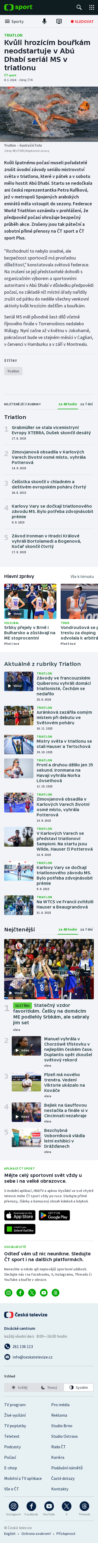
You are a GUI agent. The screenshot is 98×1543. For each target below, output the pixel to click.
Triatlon (13, 35)
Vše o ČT (11, 1488)
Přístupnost (65, 1533)
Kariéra (57, 1457)
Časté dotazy (62, 1478)
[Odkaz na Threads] (55, 1293)
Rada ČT (58, 1446)
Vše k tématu (82, 576)
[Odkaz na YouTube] (43, 1293)
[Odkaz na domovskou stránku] (26, 7)
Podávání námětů (67, 1467)
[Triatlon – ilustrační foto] (49, 114)
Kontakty (59, 1488)
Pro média (60, 1404)
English (9, 1533)
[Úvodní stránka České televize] (26, 1315)
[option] (19, 1387)
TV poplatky (15, 1425)
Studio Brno (61, 1425)
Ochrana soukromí (36, 1533)
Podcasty (12, 1446)
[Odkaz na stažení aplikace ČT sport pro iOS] (20, 1215)
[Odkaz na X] (32, 1293)
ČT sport (10, 75)
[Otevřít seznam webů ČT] (91, 7)
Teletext (12, 1436)
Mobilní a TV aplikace (23, 1478)
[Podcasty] (44, 21)
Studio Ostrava (64, 1436)
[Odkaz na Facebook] (20, 1293)
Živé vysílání (15, 1415)
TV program (15, 1404)
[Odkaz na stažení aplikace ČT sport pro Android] (54, 1215)
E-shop (10, 1467)
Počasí (10, 1457)
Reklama (59, 1415)
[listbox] (49, 1387)
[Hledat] (79, 7)
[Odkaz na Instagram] (8, 1293)
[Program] (59, 21)
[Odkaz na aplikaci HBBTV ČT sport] (20, 1229)
